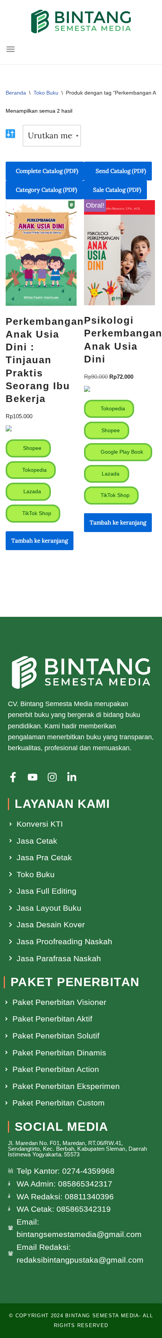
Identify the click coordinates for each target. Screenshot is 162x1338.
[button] (10, 49)
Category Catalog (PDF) (46, 189)
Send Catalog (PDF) (120, 170)
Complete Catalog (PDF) (47, 170)
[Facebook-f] (13, 777)
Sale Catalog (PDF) (117, 189)
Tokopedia (34, 470)
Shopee (31, 448)
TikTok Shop (36, 513)
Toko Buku (46, 93)
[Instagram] (52, 777)
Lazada (31, 491)
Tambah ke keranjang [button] (39, 540)
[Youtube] (33, 777)
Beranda (16, 93)
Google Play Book (121, 452)
